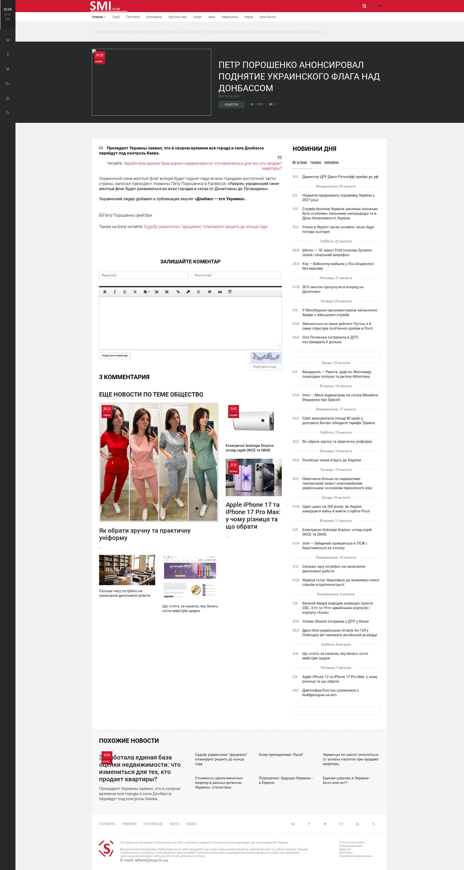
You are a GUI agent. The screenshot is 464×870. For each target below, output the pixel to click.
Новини (97, 17)
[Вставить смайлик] (198, 291)
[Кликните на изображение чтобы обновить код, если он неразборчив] (266, 357)
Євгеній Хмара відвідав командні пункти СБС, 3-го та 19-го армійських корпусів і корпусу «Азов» (337, 608)
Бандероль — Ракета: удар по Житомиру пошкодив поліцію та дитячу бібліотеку (336, 374)
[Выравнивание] (146, 291)
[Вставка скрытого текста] (209, 291)
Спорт (197, 17)
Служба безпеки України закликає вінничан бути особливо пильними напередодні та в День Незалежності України (340, 213)
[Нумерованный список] (156, 291)
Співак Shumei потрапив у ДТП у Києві (335, 621)
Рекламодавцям (351, 846)
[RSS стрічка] (371, 6)
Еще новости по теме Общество (151, 394)
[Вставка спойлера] (230, 291)
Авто (211, 17)
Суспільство (177, 17)
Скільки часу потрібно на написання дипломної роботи (333, 568)
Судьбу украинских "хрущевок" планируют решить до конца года (205, 226)
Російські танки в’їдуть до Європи (331, 460)
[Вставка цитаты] (220, 291)
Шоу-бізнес (268, 17)
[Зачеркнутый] (135, 291)
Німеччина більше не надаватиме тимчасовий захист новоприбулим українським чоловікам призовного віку (337, 483)
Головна (107, 824)
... (145, 478)
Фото (174, 824)
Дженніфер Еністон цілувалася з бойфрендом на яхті (330, 692)
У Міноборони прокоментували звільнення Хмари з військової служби (339, 312)
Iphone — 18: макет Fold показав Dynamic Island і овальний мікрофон (337, 252)
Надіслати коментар (115, 355)
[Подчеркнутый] (125, 291)
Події (116, 17)
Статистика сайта (352, 842)
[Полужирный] (104, 291)
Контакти (346, 852)
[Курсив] (114, 291)
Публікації (153, 824)
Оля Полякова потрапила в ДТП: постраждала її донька (330, 339)
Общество (232, 104)
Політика (133, 17)
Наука (248, 17)
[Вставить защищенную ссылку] (188, 291)
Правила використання (356, 856)
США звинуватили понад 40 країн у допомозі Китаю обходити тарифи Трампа (338, 420)
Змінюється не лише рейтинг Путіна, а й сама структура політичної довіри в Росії (337, 326)
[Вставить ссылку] (178, 291)
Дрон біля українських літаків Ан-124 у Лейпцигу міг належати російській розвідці (339, 632)
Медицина (230, 17)
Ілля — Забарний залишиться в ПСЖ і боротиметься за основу (334, 545)
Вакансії (345, 849)
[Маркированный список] (166, 291)
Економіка (154, 17)
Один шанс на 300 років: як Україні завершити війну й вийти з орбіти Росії (336, 508)
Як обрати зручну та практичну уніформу (337, 441)
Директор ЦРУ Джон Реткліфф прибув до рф (340, 177)
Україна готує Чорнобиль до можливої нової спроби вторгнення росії (340, 582)
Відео (192, 824)
